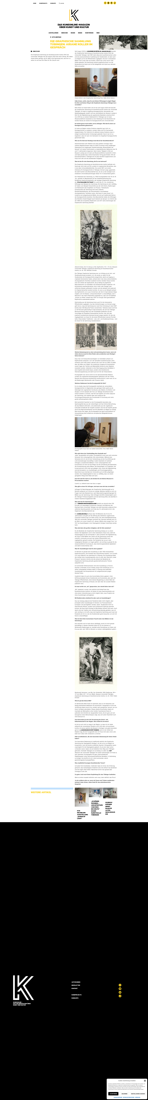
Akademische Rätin (98, 51)
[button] (145, 1080)
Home (34, 3)
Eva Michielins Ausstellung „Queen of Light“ (82, 814)
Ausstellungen (53, 33)
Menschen (64, 33)
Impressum (137, 1097)
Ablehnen (124, 1094)
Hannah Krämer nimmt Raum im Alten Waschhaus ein (110, 808)
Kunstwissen (89, 33)
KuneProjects (43, 3)
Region (73, 33)
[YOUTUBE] (108, 3)
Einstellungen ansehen (138, 1094)
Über (98, 33)
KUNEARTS (75, 998)
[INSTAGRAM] (105, 3)
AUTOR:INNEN (76, 982)
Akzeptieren (113, 1094)
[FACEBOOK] (111, 3)
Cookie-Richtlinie (118, 1097)
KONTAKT (75, 988)
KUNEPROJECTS (76, 995)
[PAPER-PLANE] (114, 3)
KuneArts (53, 3)
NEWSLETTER (76, 985)
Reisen (80, 33)
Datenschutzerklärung (128, 1097)
